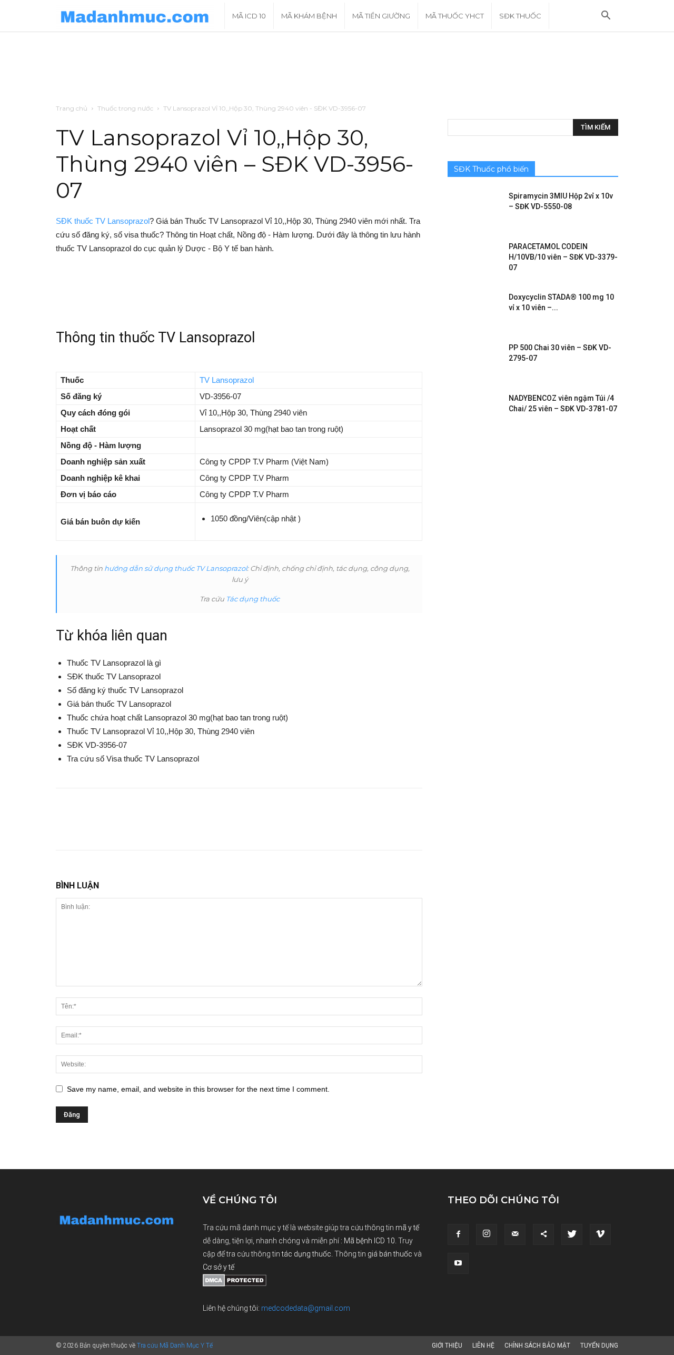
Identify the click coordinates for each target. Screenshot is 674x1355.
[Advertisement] (337, 68)
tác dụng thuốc (306, 1254)
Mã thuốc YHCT (454, 16)
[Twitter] (571, 1234)
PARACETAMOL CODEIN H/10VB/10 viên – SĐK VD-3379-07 (563, 257)
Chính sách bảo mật (537, 1345)
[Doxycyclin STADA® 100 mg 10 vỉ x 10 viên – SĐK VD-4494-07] (474, 310)
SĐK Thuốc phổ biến (491, 169)
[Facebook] (458, 1234)
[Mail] (515, 1234)
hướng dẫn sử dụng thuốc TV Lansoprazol (175, 568)
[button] (605, 17)
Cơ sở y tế (218, 1267)
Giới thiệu (447, 1345)
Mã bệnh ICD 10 (369, 1241)
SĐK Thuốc (520, 16)
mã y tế (407, 1227)
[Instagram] (486, 1234)
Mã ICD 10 (249, 16)
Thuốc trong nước (125, 108)
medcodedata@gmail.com (305, 1308)
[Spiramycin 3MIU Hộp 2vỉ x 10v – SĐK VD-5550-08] (474, 209)
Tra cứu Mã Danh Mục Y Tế (175, 1345)
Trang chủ (71, 108)
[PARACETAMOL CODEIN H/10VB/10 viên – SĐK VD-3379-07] (474, 259)
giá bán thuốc (390, 1254)
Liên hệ (483, 1345)
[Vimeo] (600, 1234)
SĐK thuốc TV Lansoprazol (103, 220)
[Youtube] (458, 1263)
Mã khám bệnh (309, 16)
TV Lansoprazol (227, 379)
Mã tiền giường (381, 16)
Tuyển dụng (599, 1345)
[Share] (543, 1234)
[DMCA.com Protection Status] (234, 1284)
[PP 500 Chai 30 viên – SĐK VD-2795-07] (474, 360)
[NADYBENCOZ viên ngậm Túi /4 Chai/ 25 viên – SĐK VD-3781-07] (474, 411)
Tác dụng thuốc (253, 599)
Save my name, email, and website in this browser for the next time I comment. (198, 1089)
